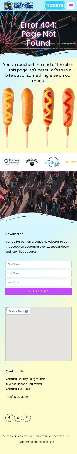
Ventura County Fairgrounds (25, 379)
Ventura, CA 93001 (18, 389)
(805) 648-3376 (16, 397)
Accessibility (61, 436)
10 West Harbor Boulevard (23, 384)
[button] (70, 5)
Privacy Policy (44, 436)
